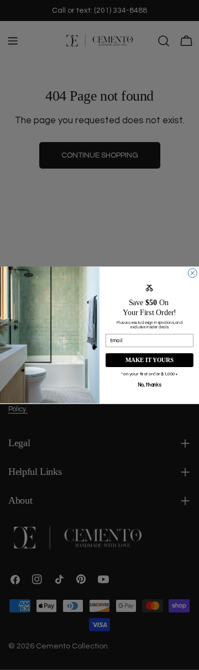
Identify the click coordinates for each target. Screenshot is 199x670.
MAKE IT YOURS (149, 360)
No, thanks (149, 384)
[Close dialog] (192, 272)
